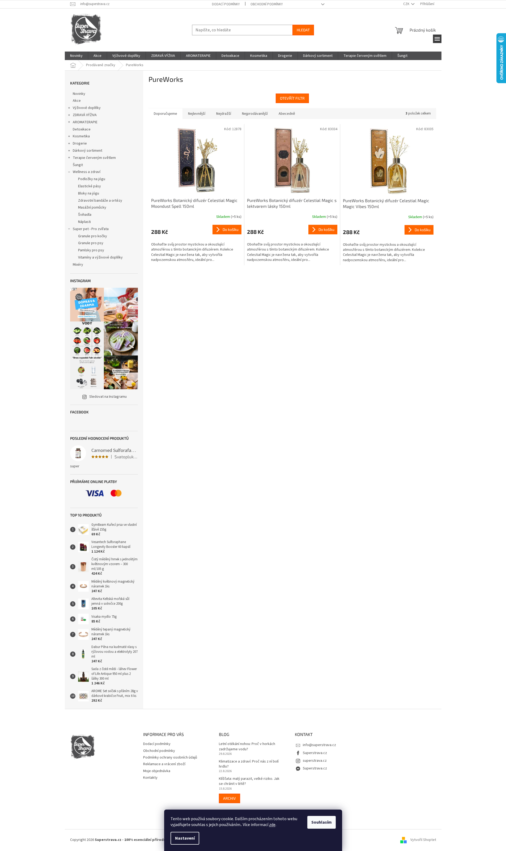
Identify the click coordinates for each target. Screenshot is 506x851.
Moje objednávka (156, 771)
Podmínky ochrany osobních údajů (170, 757)
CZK (406, 4)
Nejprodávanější (255, 113)
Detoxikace (82, 129)
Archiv (229, 798)
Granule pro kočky (92, 236)
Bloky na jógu (88, 193)
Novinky (79, 93)
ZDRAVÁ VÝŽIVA (85, 115)
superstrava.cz (315, 760)
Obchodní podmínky (266, 4)
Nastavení (185, 838)
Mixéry (78, 264)
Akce (77, 100)
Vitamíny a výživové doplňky (100, 257)
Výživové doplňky (87, 108)
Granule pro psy (90, 243)
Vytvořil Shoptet (423, 840)
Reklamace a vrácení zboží (164, 764)
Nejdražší (223, 113)
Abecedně (287, 113)
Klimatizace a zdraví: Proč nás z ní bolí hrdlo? (249, 764)
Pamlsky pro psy (91, 250)
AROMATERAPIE (85, 122)
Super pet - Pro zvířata (91, 229)
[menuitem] (76, 56)
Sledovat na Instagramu (108, 396)
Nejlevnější (196, 113)
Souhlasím (321, 822)
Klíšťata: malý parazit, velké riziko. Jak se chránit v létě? (249, 781)
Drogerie (80, 143)
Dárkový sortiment (87, 150)
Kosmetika (81, 136)
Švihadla (84, 214)
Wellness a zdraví (86, 172)
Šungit (78, 165)
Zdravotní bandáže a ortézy (100, 200)
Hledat (303, 30)
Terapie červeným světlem (94, 157)
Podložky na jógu (91, 179)
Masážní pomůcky (92, 207)
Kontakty (150, 777)
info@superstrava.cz (319, 745)
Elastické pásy (89, 186)
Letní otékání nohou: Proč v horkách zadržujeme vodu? (247, 747)
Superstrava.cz (315, 753)
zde (272, 825)
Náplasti (84, 222)
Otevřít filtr (292, 98)
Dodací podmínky (226, 4)
